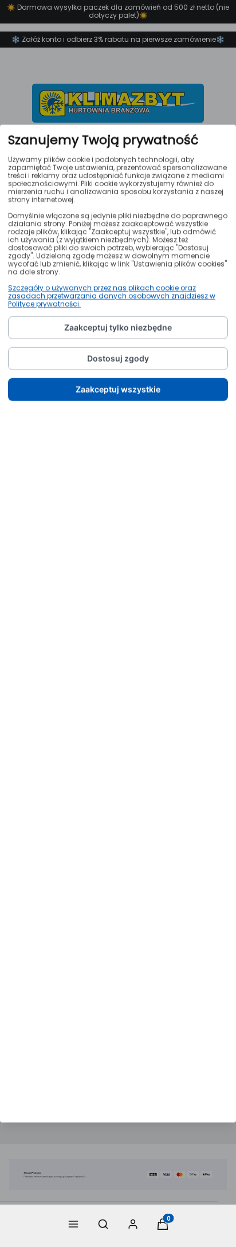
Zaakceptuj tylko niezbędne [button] (118, 327)
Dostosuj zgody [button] (118, 358)
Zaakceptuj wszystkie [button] (118, 389)
